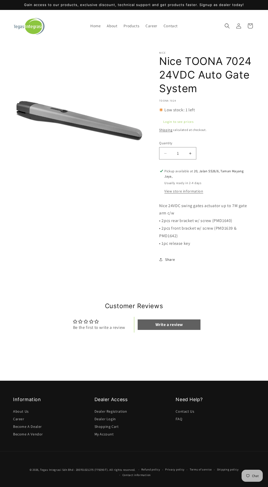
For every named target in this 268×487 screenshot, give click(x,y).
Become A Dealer (27, 426)
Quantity (165, 143)
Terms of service (201, 469)
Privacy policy (175, 469)
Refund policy (150, 469)
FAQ (179, 419)
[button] (131, 26)
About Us (21, 411)
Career (18, 419)
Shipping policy (228, 469)
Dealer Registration (110, 411)
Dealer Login (105, 419)
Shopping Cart (106, 426)
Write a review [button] (169, 324)
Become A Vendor (28, 434)
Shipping (165, 130)
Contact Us (185, 411)
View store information (183, 191)
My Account (104, 434)
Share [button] (170, 259)
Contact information (136, 475)
